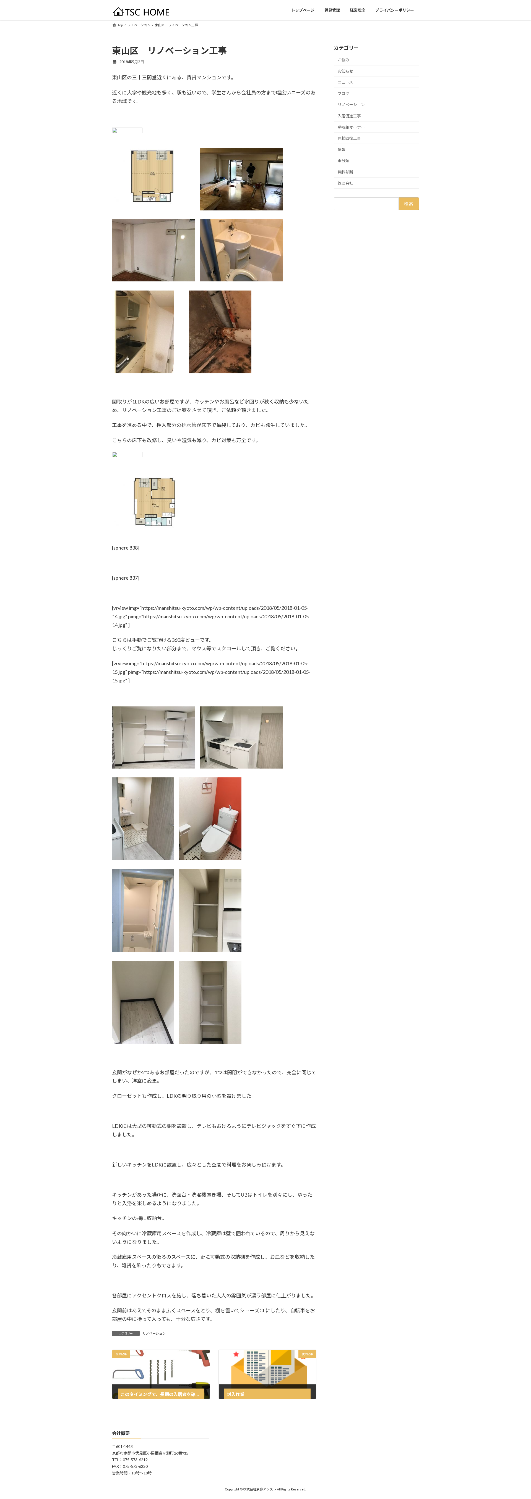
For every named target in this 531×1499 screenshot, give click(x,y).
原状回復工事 (349, 138)
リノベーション (154, 1333)
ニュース (345, 82)
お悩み (343, 59)
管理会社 (345, 183)
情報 (341, 149)
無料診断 (345, 172)
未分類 (343, 160)
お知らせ (345, 70)
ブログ (343, 93)
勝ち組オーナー (351, 127)
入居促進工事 (349, 116)
